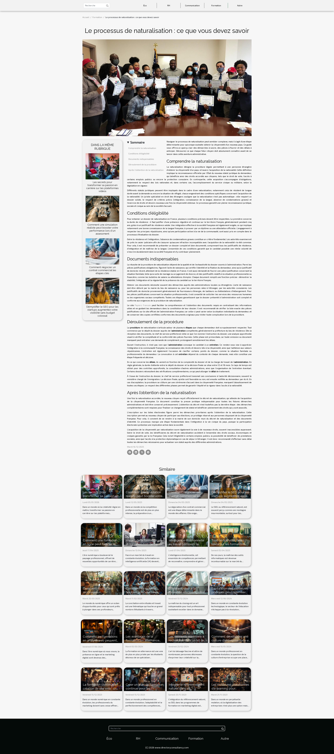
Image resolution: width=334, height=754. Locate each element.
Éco (145, 5)
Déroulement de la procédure (142, 164)
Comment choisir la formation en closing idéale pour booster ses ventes (188, 592)
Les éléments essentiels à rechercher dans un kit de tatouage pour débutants (186, 640)
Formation (216, 5)
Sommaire (137, 142)
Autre (239, 5)
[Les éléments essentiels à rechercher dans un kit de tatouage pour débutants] (187, 631)
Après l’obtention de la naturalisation (145, 170)
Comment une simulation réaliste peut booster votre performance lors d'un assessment (102, 229)
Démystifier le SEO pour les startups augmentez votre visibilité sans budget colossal (102, 311)
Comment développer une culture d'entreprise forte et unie (230, 640)
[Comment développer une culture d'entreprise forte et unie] (230, 631)
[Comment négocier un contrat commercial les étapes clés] (102, 251)
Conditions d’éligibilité (138, 153)
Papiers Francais (143, 305)
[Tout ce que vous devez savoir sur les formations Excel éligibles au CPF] (230, 534)
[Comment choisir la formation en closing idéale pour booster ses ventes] (187, 582)
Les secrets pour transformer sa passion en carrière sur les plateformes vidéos (102, 187)
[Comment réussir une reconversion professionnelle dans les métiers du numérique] (101, 582)
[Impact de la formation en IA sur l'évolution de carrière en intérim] (144, 534)
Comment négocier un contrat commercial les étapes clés (102, 270)
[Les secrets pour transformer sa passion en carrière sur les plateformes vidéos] (102, 166)
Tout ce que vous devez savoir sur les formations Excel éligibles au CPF (228, 544)
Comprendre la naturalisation (142, 148)
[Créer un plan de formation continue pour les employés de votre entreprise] (144, 679)
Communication (192, 5)
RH (168, 5)
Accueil (85, 17)
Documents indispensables (141, 159)
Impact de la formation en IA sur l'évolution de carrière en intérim (145, 544)
